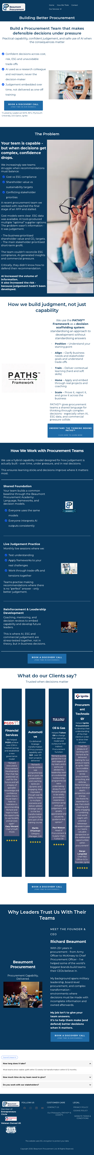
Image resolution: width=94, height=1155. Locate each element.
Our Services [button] (54, 9)
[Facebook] (25, 1108)
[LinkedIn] (36, 1108)
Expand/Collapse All (9, 1057)
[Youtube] (42, 1108)
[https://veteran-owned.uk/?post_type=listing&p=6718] (11, 1130)
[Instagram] (30, 1108)
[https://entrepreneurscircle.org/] (11, 1119)
